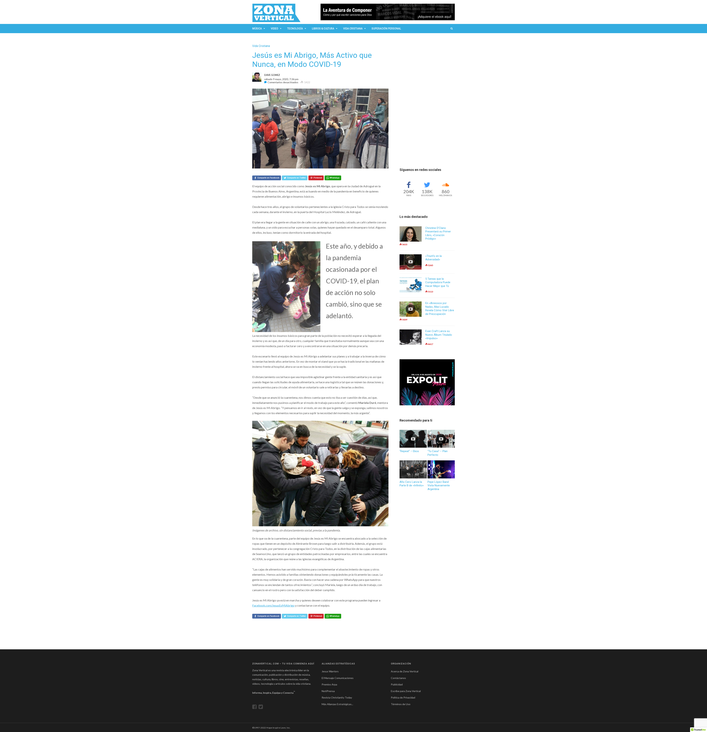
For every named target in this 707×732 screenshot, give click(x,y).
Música (257, 28)
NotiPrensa (328, 691)
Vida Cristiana (353, 28)
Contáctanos (398, 678)
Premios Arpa (329, 684)
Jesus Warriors (330, 671)
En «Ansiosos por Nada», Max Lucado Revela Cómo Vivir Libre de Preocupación (439, 308)
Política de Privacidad (403, 697)
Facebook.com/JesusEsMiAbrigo (273, 605)
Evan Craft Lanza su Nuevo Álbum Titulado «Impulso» (438, 334)
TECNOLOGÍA (295, 28)
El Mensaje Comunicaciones (338, 678)
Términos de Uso (400, 704)
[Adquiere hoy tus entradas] (427, 382)
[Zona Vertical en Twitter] (261, 707)
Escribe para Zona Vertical (406, 691)
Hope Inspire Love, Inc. (278, 727)
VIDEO (274, 28)
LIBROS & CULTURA (323, 28)
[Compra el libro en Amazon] (388, 12)
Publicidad (397, 684)
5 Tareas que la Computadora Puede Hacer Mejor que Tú (437, 282)
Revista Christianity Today (337, 697)
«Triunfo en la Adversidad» (433, 257)
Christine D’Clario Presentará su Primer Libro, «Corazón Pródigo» (438, 233)
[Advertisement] (427, 99)
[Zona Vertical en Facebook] (255, 707)
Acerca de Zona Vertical (404, 671)
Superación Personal (386, 28)
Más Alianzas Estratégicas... (337, 704)
